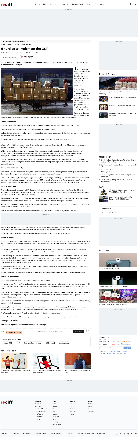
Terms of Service (41, 433)
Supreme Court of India (32, 343)
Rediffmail (38, 404)
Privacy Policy (27, 433)
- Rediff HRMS (39, 414)
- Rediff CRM (38, 416)
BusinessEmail (77, 4)
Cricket (55, 414)
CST (18, 343)
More (102, 4)
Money (64, 4)
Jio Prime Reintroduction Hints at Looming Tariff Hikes (119, 166)
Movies (55, 409)
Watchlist (73, 411)
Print (89, 331)
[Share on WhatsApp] (117, 434)
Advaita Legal (64, 343)
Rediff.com (85, 433)
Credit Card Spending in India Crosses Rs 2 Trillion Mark (116, 181)
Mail (44, 4)
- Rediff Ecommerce (40, 411)
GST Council (50, 343)
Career (90, 409)
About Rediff (4, 433)
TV (94, 4)
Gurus (88, 4)
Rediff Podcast (57, 424)
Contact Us (69, 433)
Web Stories (104, 250)
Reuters (111, 212)
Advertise (16, 433)
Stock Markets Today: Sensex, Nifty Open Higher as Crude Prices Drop (118, 161)
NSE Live (72, 406)
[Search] (130, 4)
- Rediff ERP (38, 419)
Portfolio (72, 414)
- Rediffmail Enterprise (41, 409)
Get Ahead (56, 416)
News (52, 4)
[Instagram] (128, 434)
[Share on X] (120, 434)
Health (90, 404)
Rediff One (38, 406)
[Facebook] (124, 434)
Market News (74, 409)
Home (37, 4)
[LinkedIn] (136, 434)
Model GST (8, 343)
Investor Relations (56, 433)
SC (103, 212)
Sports (54, 411)
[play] (118, 260)
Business (9, 44)
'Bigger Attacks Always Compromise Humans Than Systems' (117, 171)
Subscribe (78, 332)
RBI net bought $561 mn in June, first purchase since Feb (118, 176)
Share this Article (10, 57)
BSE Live (72, 404)
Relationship (91, 411)
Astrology (55, 422)
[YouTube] (132, 434)
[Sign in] (135, 4)
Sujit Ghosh (6, 53)
